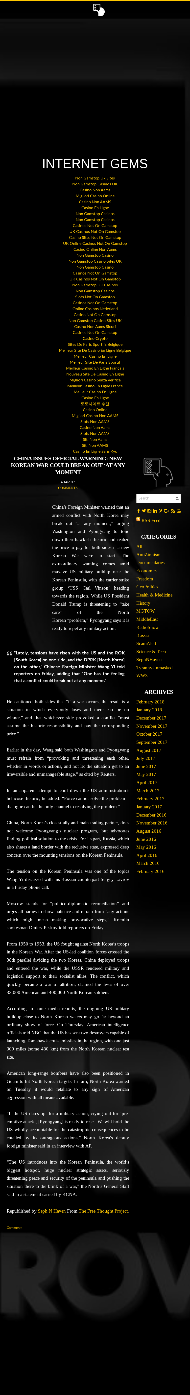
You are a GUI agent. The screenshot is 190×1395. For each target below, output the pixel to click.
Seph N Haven (52, 1211)
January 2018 (149, 709)
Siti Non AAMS (95, 446)
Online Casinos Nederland (95, 309)
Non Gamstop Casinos (95, 214)
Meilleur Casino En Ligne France (95, 386)
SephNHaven (149, 659)
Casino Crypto (95, 339)
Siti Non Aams (95, 440)
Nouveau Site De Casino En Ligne (95, 374)
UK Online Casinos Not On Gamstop (95, 244)
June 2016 (146, 839)
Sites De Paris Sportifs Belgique (95, 345)
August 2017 (148, 750)
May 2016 (146, 847)
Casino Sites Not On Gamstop (95, 238)
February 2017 (150, 798)
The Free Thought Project (103, 1211)
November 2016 (151, 822)
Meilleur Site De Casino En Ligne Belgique (95, 350)
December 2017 (151, 718)
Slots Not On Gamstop (95, 297)
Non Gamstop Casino (95, 255)
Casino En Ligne (95, 208)
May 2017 (146, 774)
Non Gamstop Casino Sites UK (95, 261)
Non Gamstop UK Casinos (95, 285)
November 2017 (151, 726)
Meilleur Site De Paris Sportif (95, 362)
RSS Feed (151, 520)
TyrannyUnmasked (154, 667)
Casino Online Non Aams (95, 249)
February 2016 (150, 871)
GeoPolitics (147, 586)
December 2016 (151, 815)
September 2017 (151, 742)
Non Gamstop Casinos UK (95, 184)
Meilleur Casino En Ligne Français (95, 368)
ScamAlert (146, 643)
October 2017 (149, 734)
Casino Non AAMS (95, 202)
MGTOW (145, 611)
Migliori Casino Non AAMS (95, 416)
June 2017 (146, 766)
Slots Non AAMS (95, 422)
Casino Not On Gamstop (95, 315)
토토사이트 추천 (95, 404)
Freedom (144, 578)
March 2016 (148, 863)
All (139, 546)
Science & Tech (151, 651)
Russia (142, 635)
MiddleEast (147, 619)
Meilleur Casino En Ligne (95, 356)
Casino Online (95, 410)
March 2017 (148, 790)
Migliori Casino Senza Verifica (95, 380)
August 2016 (148, 831)
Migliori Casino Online (95, 196)
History (143, 603)
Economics (146, 570)
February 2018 (150, 701)
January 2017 (149, 806)
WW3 (142, 675)
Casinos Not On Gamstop (95, 226)
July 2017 (145, 758)
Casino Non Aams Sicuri (95, 327)
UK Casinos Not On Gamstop (95, 232)
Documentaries (150, 562)
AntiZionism (148, 554)
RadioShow (147, 627)
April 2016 (146, 855)
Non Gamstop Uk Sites (95, 178)
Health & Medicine (154, 595)
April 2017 (146, 782)
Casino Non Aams (95, 190)
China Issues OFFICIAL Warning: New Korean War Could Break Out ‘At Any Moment (68, 465)
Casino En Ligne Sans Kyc (95, 451)
